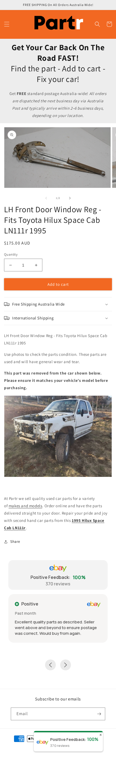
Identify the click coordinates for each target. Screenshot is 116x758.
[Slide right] (70, 198)
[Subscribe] (99, 714)
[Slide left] (46, 198)
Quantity (11, 254)
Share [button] (15, 541)
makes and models (25, 505)
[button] (7, 24)
